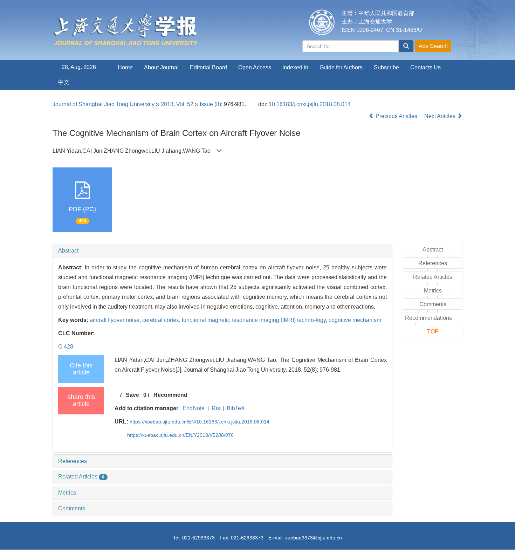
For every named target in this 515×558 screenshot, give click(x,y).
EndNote (194, 408)
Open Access (254, 67)
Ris (216, 408)
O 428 (65, 347)
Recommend (170, 395)
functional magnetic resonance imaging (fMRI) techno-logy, (255, 320)
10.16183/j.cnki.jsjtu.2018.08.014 (310, 104)
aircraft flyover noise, (116, 320)
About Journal (161, 67)
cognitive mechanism (355, 320)
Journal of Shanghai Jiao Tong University (103, 104)
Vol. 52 (184, 104)
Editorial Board (208, 67)
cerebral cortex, (162, 320)
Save (132, 395)
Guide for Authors (341, 67)
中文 (63, 82)
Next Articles (440, 116)
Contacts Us (425, 67)
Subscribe (386, 67)
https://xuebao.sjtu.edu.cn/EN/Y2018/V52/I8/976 (180, 435)
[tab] (222, 250)
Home (125, 67)
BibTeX (236, 408)
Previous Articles (396, 116)
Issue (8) (210, 104)
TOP (433, 332)
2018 (167, 104)
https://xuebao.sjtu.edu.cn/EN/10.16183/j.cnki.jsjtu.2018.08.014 (199, 422)
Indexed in (295, 67)
